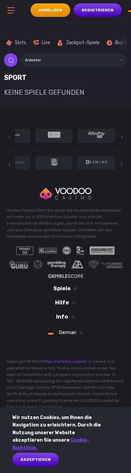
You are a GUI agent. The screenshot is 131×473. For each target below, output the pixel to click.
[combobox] (74, 60)
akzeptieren (35, 459)
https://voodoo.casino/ (64, 361)
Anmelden (50, 10)
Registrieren (98, 10)
